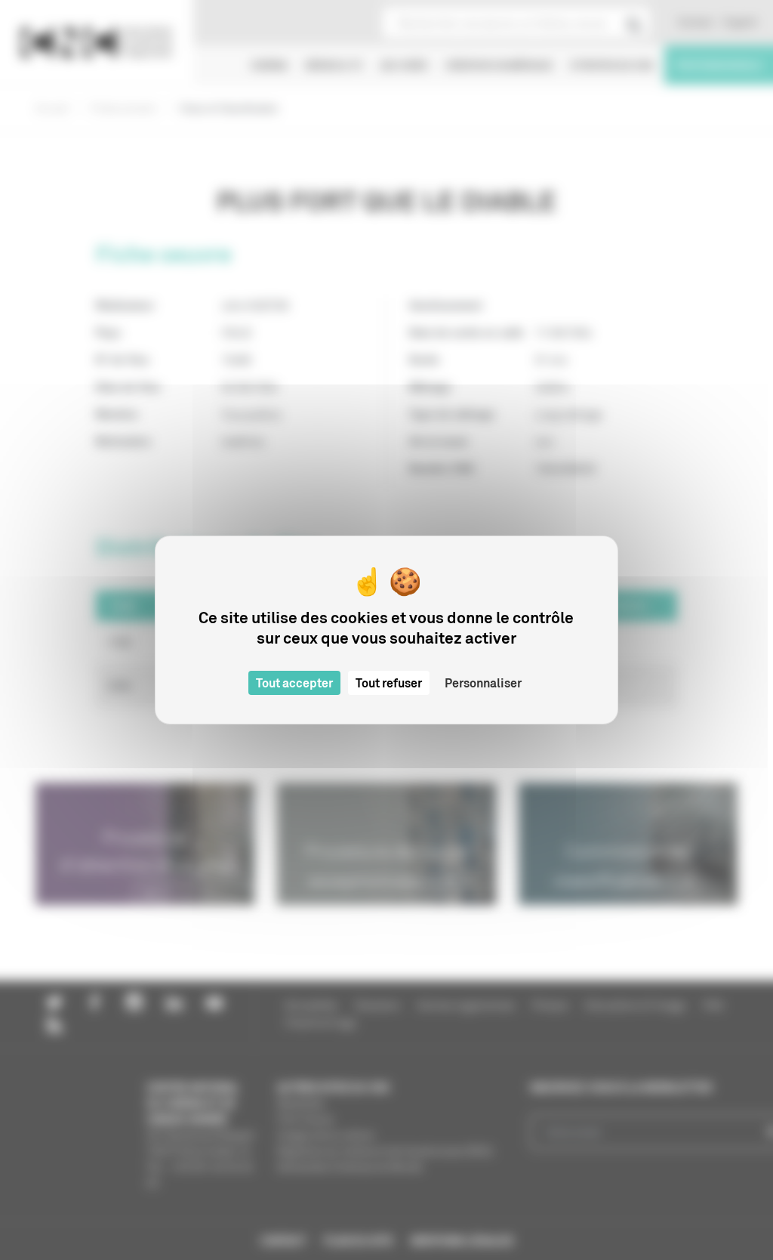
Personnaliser (483, 682)
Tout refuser (389, 682)
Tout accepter (294, 682)
